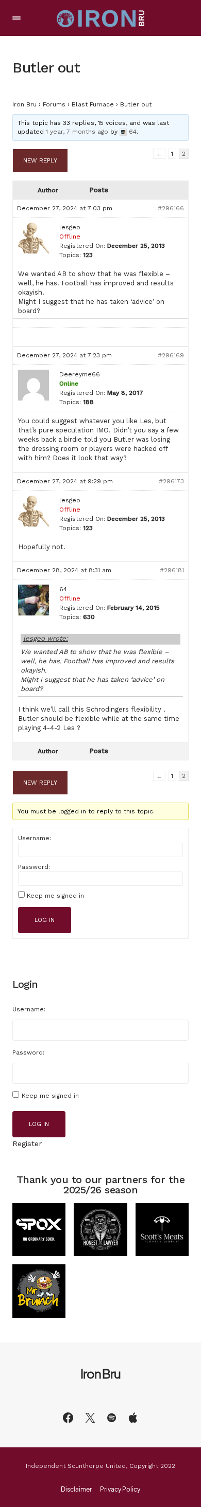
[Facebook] (68, 1417)
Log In (45, 920)
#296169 (171, 355)
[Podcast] (133, 1417)
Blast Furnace (93, 104)
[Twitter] (90, 1417)
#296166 (171, 208)
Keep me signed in (55, 895)
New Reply (40, 160)
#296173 (171, 481)
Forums (54, 104)
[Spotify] (111, 1417)
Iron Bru (24, 104)
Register (27, 1143)
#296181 (172, 570)
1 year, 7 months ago (77, 131)
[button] (16, 18)
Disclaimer (76, 1489)
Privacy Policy (120, 1489)
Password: (34, 866)
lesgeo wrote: (45, 638)
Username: (34, 838)
